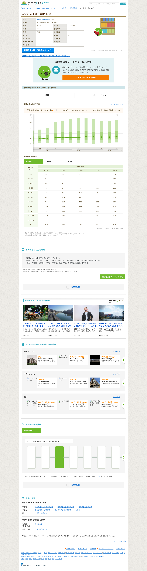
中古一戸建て (115, 553)
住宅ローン (67, 556)
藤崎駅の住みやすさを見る (112, 277)
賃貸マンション (52, 553)
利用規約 (93, 549)
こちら (99, 476)
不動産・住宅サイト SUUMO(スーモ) (31, 553)
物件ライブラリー (76, 556)
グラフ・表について (117, 104)
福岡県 (64, 8)
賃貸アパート (61, 553)
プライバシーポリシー (106, 549)
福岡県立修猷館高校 (41, 513)
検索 (124, 3)
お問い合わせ (120, 549)
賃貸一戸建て (70, 553)
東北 (26, 558)
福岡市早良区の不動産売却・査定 (38, 50)
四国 (49, 558)
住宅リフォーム (31, 556)
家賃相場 (77, 553)
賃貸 (45, 553)
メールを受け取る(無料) (86, 77)
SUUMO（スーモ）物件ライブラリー (36, 3)
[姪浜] (31, 457)
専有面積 (28, 161)
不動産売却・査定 (42, 556)
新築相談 (50, 556)
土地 (121, 553)
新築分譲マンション (86, 553)
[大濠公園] (102, 457)
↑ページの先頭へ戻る (120, 541)
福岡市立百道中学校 (85, 507)
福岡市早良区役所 (41, 529)
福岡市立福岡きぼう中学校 (44, 507)
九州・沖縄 (58, 558)
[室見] (45, 457)
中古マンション (97, 553)
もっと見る (116, 351)
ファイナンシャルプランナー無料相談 (93, 556)
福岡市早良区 (72, 8)
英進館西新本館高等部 (42, 510)
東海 (42, 558)
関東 (30, 558)
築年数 (49, 161)
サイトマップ (82, 549)
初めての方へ (70, 549)
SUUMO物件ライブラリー (51, 8)
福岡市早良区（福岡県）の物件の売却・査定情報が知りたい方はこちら (46, 56)
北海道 (22, 558)
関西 (46, 558)
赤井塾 (78, 510)
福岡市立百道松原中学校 (66, 507)
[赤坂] (116, 457)
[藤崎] (59, 457)
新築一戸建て (107, 553)
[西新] (73, 457)
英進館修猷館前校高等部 (63, 510)
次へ (123, 457)
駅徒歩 (70, 161)
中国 (53, 558)
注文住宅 (23, 556)
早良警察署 (38, 524)
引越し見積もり (58, 556)
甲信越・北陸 (36, 558)
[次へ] (123, 360)
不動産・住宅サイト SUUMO (30, 8)
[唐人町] (87, 457)
